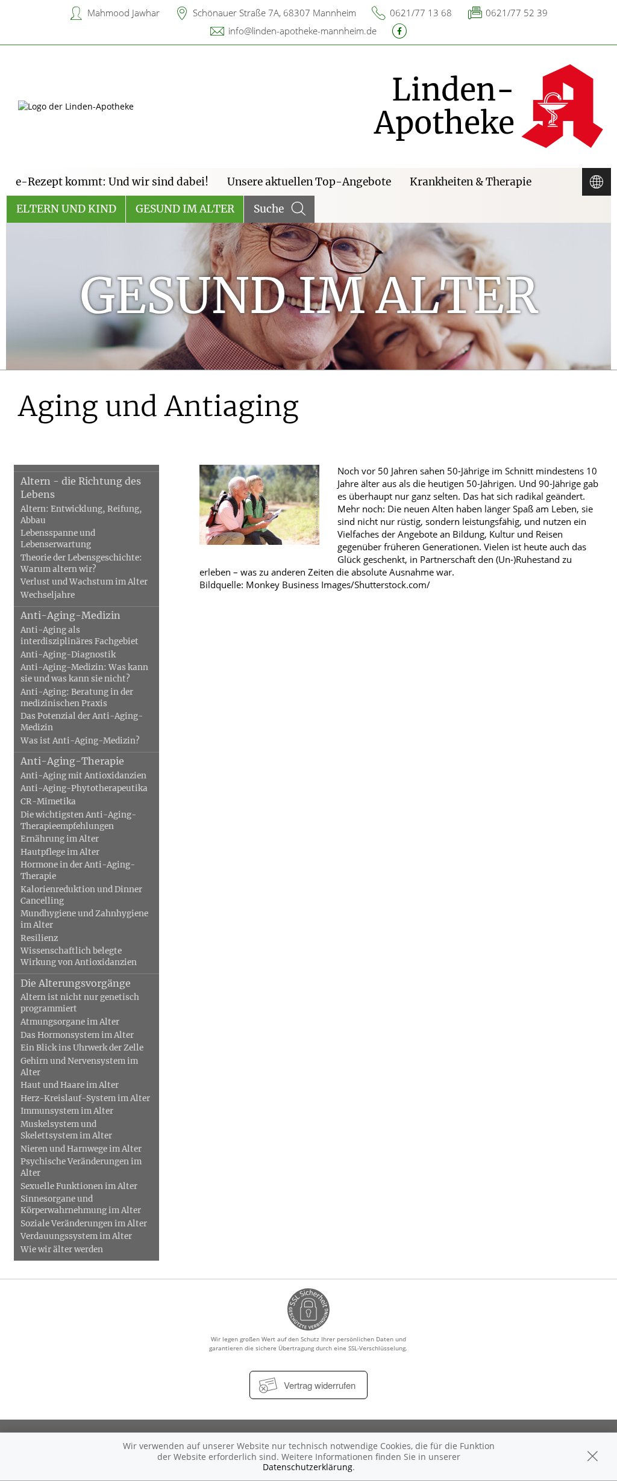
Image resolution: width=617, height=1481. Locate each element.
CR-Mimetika (48, 801)
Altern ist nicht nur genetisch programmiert (79, 1003)
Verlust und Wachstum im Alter (84, 582)
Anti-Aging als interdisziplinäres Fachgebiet (79, 636)
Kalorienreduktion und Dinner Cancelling (81, 895)
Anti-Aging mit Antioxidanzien (83, 776)
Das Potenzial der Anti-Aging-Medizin (81, 722)
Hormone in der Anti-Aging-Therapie (77, 870)
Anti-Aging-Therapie (72, 761)
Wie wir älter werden (61, 1249)
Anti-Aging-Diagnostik (68, 655)
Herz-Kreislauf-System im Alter (85, 1098)
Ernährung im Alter (59, 839)
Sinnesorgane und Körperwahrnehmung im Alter (80, 1205)
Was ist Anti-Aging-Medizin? (80, 741)
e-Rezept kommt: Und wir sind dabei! (112, 181)
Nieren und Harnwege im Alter (81, 1149)
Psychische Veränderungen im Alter (81, 1167)
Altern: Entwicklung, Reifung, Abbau (81, 515)
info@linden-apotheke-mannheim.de (302, 31)
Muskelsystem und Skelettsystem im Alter (66, 1130)
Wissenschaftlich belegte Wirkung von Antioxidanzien (78, 956)
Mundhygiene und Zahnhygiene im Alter (84, 919)
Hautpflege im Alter (59, 852)
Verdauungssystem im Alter (76, 1236)
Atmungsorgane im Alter (69, 1022)
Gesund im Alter (185, 209)
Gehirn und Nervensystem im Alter (79, 1067)
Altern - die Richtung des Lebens (80, 487)
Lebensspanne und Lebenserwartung (57, 539)
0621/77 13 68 (421, 13)
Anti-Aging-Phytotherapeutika (84, 788)
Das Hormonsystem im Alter (77, 1035)
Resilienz (39, 938)
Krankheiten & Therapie (470, 181)
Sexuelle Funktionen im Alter (78, 1186)
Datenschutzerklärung (307, 1467)
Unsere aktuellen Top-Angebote (309, 181)
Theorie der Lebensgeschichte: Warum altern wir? (81, 563)
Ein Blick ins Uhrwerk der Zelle (81, 1048)
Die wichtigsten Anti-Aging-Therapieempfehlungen (78, 820)
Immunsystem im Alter (66, 1111)
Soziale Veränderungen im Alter (83, 1224)
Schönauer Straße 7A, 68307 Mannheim (274, 13)
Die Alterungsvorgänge (75, 983)
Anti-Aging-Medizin (70, 615)
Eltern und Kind (66, 209)
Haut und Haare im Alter (69, 1085)
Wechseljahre (47, 595)
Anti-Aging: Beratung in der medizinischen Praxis (76, 698)
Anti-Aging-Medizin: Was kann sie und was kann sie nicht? (84, 673)
